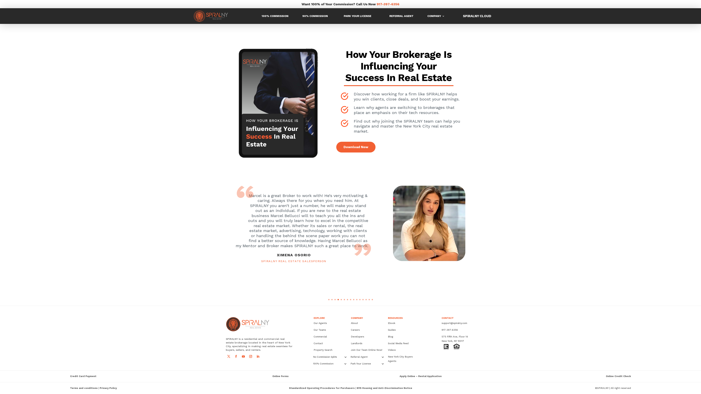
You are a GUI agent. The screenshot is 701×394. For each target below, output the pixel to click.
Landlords (356, 343)
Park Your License (357, 16)
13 (366, 299)
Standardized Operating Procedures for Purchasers (322, 388)
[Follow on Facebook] (236, 356)
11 (360, 299)
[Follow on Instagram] (251, 356)
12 (363, 299)
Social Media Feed (398, 343)
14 (369, 299)
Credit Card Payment (83, 376)
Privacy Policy (108, 388)
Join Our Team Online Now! (366, 350)
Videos (392, 350)
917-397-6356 (388, 4)
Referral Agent (401, 16)
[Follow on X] (229, 356)
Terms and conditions (84, 388)
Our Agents (320, 323)
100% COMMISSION (275, 16)
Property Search (323, 350)
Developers (357, 336)
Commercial (320, 336)
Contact (318, 343)
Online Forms (280, 376)
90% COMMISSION (315, 16)
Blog (390, 336)
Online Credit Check (618, 376)
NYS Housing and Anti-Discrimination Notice (384, 388)
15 (372, 299)
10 (356, 299)
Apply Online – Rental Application (421, 376)
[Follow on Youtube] (243, 356)
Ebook (391, 323)
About (354, 323)
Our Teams (320, 330)
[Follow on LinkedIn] (258, 356)
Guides (392, 330)
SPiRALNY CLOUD (477, 16)
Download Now (356, 147)
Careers (355, 330)
